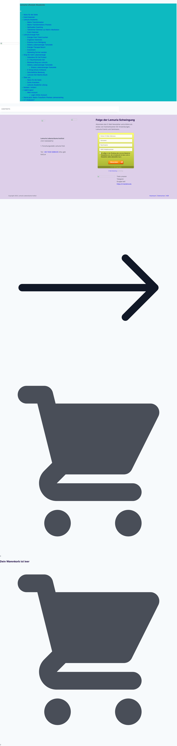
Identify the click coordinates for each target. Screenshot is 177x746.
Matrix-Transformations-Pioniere (39, 25)
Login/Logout (28, 90)
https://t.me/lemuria (124, 184)
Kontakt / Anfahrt (30, 87)
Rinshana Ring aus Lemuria (37, 62)
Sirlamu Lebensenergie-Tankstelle (40, 45)
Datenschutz (161, 195)
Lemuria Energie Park (31, 35)
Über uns (27, 77)
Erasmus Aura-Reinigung (36, 42)
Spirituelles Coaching (35, 27)
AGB (167, 195)
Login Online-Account (39, 95)
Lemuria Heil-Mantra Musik (37, 75)
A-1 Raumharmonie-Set (36, 60)
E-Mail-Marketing (113, 171)
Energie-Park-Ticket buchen (37, 37)
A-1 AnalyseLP (29, 100)
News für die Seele (31, 15)
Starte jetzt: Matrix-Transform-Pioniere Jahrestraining (43, 97)
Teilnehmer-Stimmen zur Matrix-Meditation (43, 30)
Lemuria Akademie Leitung (37, 85)
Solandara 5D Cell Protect (36, 57)
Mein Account (32, 92)
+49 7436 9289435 (51, 152)
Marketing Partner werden (37, 52)
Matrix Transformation (35, 22)
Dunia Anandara (33, 82)
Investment (31, 50)
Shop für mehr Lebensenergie (35, 55)
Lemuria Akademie (31, 20)
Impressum (152, 195)
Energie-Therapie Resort (36, 47)
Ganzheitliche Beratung (36, 72)
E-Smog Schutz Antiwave (36, 70)
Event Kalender (29, 17)
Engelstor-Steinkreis (34, 40)
